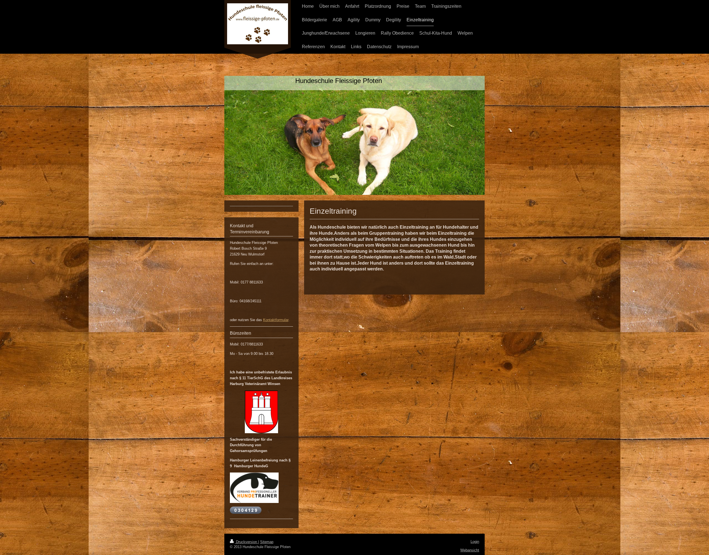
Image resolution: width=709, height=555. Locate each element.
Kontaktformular (275, 320)
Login (475, 541)
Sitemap (266, 542)
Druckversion (246, 542)
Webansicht (469, 550)
